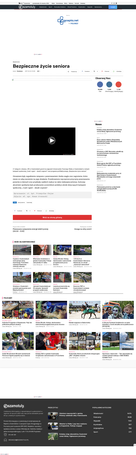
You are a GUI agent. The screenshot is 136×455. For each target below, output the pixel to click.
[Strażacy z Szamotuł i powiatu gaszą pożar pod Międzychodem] (22, 277)
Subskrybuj (118, 82)
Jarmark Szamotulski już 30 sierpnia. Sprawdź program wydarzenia (42, 288)
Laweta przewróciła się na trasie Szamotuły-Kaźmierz (61, 288)
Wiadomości (16, 61)
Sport (98, 137)
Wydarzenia (36, 284)
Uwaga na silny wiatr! (83, 229)
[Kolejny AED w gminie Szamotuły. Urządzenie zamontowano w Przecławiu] (51, 341)
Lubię (100, 82)
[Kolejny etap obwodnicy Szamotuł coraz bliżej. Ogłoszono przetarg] (53, 436)
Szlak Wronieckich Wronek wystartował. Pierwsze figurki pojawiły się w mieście (16, 354)
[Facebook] (112, 3)
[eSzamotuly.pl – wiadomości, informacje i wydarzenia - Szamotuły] (27, 7)
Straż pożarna (16, 284)
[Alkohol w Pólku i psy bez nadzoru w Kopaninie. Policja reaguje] (53, 426)
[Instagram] (114, 3)
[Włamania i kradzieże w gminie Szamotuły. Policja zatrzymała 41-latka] (42, 250)
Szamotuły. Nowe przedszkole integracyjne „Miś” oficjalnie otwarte (84, 354)
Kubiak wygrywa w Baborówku (79, 323)
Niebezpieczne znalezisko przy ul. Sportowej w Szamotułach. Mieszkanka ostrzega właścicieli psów (109, 176)
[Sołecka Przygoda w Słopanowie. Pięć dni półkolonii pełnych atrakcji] (18, 310)
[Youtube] (116, 3)
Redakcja (20, 71)
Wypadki (55, 256)
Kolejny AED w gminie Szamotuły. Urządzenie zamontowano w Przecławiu (50, 354)
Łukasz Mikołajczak (17, 268)
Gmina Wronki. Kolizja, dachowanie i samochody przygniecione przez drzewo (62, 261)
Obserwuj (109, 82)
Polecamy (99, 127)
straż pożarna (21, 202)
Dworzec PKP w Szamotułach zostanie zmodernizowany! (81, 288)
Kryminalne (36, 256)
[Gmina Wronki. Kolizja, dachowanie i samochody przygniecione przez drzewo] (62, 250)
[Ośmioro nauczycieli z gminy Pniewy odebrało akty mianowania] (53, 415)
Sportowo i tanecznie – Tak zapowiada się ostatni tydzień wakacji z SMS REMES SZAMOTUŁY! (117, 355)
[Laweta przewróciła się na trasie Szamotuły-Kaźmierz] (62, 277)
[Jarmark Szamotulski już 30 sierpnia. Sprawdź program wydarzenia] (42, 277)
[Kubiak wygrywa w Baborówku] (84, 310)
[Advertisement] (68, 40)
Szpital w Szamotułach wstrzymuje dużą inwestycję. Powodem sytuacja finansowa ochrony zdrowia (21, 262)
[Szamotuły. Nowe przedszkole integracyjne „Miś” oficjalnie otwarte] (84, 341)
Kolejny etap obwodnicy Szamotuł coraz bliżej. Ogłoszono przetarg (109, 130)
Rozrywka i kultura (6, 320)
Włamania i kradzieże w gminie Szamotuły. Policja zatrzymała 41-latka (42, 261)
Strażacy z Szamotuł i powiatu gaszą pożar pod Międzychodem (22, 288)
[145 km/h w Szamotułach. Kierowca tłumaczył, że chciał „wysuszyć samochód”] (82, 250)
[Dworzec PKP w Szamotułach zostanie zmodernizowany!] (82, 277)
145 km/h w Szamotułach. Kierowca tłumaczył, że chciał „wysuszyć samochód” (81, 261)
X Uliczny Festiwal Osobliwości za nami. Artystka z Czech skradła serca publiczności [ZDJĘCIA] (118, 324)
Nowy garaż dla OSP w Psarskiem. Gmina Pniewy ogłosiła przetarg (109, 164)
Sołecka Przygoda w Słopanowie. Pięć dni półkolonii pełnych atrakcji (17, 323)
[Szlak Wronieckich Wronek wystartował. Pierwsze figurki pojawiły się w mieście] (18, 341)
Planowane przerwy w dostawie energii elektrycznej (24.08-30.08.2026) (108, 188)
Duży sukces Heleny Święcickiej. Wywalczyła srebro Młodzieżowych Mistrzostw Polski (109, 141)
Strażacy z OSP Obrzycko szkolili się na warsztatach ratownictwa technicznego (110, 153)
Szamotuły (29, 202)
